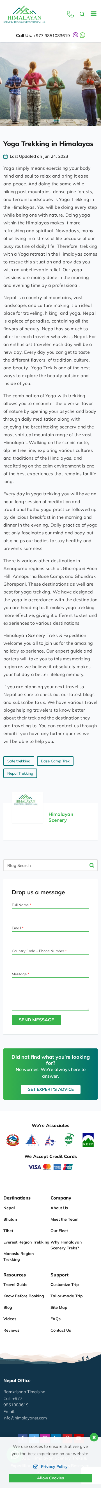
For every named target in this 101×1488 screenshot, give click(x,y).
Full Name (20, 905)
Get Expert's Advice (50, 1089)
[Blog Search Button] (92, 865)
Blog (7, 1307)
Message (19, 974)
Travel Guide (15, 1284)
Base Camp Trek (55, 761)
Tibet (8, 1230)
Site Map (58, 1307)
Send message (36, 1019)
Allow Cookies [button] (50, 1477)
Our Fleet (59, 1230)
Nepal (9, 1207)
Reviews (11, 1330)
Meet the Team (64, 1219)
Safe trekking (18, 761)
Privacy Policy (54, 1466)
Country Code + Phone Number (38, 951)
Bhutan (10, 1219)
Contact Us (60, 1330)
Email (16, 928)
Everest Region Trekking (26, 1242)
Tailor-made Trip (66, 1295)
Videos (9, 1318)
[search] (82, 14)
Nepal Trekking (20, 773)
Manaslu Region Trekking (18, 1256)
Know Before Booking (23, 1295)
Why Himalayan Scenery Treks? (66, 1245)
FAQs (55, 1318)
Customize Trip (64, 1284)
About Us (59, 1207)
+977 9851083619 (51, 35)
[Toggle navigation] (91, 14)
